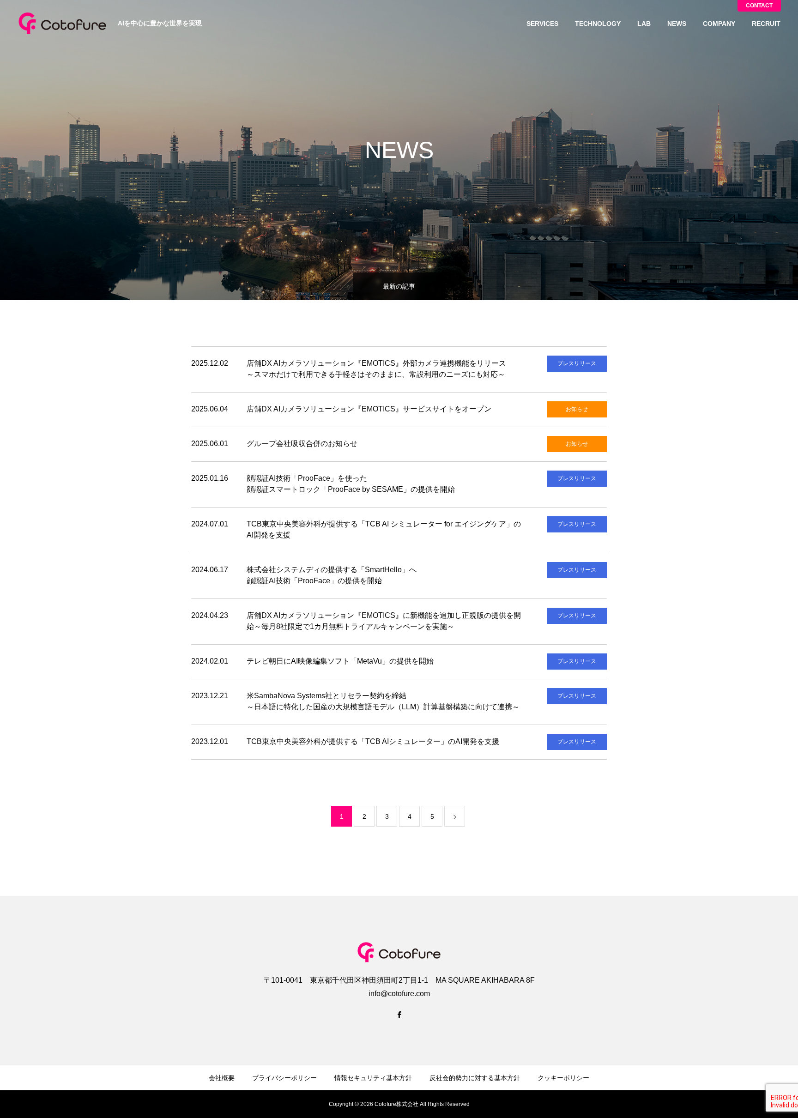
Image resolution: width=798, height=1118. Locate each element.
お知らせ (577, 409)
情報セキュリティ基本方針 (373, 1078)
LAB (644, 23)
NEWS (676, 23)
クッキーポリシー (563, 1078)
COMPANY (719, 23)
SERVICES (542, 23)
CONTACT (759, 5)
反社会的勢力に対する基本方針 (474, 1078)
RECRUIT (766, 23)
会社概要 (222, 1078)
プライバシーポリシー (284, 1078)
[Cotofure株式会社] (62, 23)
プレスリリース (576, 363)
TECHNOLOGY (598, 23)
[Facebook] (399, 1014)
